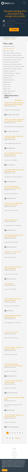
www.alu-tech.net (10, 165)
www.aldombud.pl (10, 148)
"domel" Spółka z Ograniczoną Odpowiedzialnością (12, 299)
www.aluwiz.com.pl (11, 198)
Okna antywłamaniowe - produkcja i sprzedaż (13, 57)
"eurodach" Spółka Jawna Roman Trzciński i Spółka (13, 381)
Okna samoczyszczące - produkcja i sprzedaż (13, 66)
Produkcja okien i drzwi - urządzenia (11, 73)
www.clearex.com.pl (11, 279)
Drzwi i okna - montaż (8, 51)
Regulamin (14, 453)
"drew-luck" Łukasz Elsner (11, 332)
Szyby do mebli (6, 86)
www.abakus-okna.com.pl (12, 114)
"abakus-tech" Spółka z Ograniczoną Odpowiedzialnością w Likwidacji (14, 103)
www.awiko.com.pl (10, 230)
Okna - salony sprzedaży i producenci (11, 53)
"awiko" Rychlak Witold (10, 220)
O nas (14, 450)
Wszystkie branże (19, 100)
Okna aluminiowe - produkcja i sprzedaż (12, 55)
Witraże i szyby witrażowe (9, 91)
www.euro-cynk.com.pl (12, 392)
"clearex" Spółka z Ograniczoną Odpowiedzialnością (13, 267)
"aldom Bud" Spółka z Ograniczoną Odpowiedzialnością (13, 137)
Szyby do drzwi (6, 84)
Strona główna (6, 37)
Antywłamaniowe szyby (8, 46)
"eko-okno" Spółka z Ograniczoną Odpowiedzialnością (13, 348)
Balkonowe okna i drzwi (8, 48)
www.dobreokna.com (11, 376)
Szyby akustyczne (7, 82)
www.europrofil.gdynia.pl (12, 427)
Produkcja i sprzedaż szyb (9, 71)
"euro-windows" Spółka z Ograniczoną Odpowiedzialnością (13, 365)
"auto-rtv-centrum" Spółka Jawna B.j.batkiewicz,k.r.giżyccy (13, 204)
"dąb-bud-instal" (9, 283)
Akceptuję (5, 470)
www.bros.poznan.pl (11, 247)
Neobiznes (8, 3)
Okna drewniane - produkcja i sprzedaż (12, 59)
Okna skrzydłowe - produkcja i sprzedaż (12, 68)
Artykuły (14, 448)
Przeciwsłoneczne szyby (8, 75)
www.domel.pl (9, 310)
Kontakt (14, 457)
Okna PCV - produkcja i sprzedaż (10, 62)
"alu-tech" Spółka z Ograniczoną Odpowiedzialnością (13, 153)
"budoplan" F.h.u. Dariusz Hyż (12, 252)
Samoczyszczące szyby (8, 80)
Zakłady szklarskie (7, 93)
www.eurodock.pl (10, 410)
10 (12, 438)
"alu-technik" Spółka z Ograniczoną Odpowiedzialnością (14, 170)
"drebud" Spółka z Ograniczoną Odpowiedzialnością (13, 316)
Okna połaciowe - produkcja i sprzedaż (12, 64)
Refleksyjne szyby (7, 77)
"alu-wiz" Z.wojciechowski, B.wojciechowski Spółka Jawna (12, 187)
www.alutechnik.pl (10, 181)
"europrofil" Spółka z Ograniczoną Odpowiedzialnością (13, 415)
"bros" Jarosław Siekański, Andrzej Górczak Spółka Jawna (13, 235)
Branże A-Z (14, 37)
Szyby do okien (6, 88)
